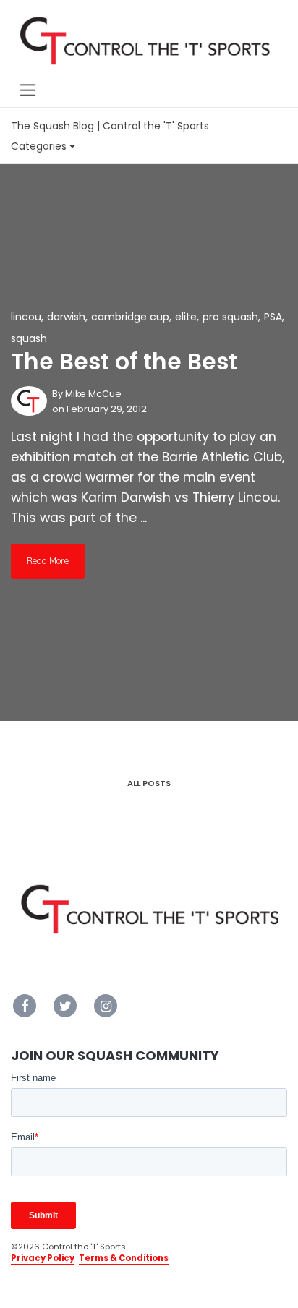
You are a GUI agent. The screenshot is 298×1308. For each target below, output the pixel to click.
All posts (149, 783)
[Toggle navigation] (27, 89)
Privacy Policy (42, 1258)
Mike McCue (93, 394)
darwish (66, 316)
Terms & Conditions (124, 1258)
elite (186, 316)
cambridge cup (130, 316)
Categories (40, 146)
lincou (26, 316)
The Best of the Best (124, 361)
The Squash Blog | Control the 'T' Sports (110, 126)
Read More (48, 560)
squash (29, 338)
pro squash (230, 316)
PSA (273, 316)
